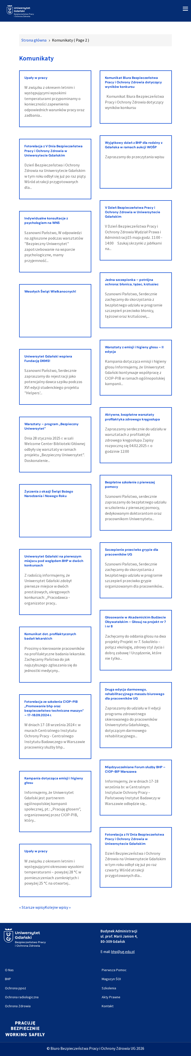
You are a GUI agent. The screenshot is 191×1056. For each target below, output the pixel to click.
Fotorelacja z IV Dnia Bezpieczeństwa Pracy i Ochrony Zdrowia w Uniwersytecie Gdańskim (134, 839)
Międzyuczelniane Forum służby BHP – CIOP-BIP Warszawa (135, 769)
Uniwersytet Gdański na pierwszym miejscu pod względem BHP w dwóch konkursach (53, 560)
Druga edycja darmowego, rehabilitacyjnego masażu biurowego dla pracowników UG (134, 694)
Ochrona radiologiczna (22, 997)
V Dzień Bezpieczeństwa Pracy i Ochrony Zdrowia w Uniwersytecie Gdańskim (132, 212)
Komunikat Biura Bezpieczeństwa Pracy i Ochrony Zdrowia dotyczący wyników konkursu (133, 82)
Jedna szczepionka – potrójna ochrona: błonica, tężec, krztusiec (132, 282)
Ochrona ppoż (15, 988)
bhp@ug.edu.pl (123, 951)
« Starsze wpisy (32, 907)
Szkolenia (109, 988)
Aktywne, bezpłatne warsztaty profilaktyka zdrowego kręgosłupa (132, 416)
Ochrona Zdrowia (18, 1006)
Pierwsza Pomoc (114, 970)
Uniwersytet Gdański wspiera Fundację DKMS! (48, 358)
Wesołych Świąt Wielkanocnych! (50, 291)
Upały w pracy (36, 78)
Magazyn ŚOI (111, 979)
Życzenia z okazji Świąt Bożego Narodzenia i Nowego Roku (48, 493)
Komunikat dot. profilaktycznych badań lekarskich (50, 636)
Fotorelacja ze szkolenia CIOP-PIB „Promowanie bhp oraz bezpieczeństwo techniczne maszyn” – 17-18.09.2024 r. (54, 708)
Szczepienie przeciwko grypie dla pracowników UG (131, 552)
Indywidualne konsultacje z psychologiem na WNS (46, 220)
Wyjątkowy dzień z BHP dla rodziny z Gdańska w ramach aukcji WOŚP (133, 145)
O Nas (9, 970)
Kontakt (107, 1006)
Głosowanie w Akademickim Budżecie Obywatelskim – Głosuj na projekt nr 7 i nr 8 (135, 621)
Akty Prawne (111, 997)
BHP (8, 979)
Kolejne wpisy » (58, 907)
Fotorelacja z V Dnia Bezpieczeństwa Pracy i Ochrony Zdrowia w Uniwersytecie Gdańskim (53, 150)
